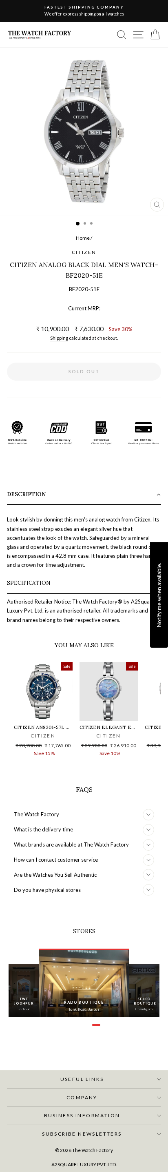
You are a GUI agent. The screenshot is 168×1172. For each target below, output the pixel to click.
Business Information (82, 1115)
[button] (84, 495)
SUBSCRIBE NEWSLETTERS (82, 1134)
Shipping (59, 338)
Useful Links (82, 1079)
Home (83, 238)
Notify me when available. (158, 595)
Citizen (84, 252)
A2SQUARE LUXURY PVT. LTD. (84, 1164)
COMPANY (81, 1097)
